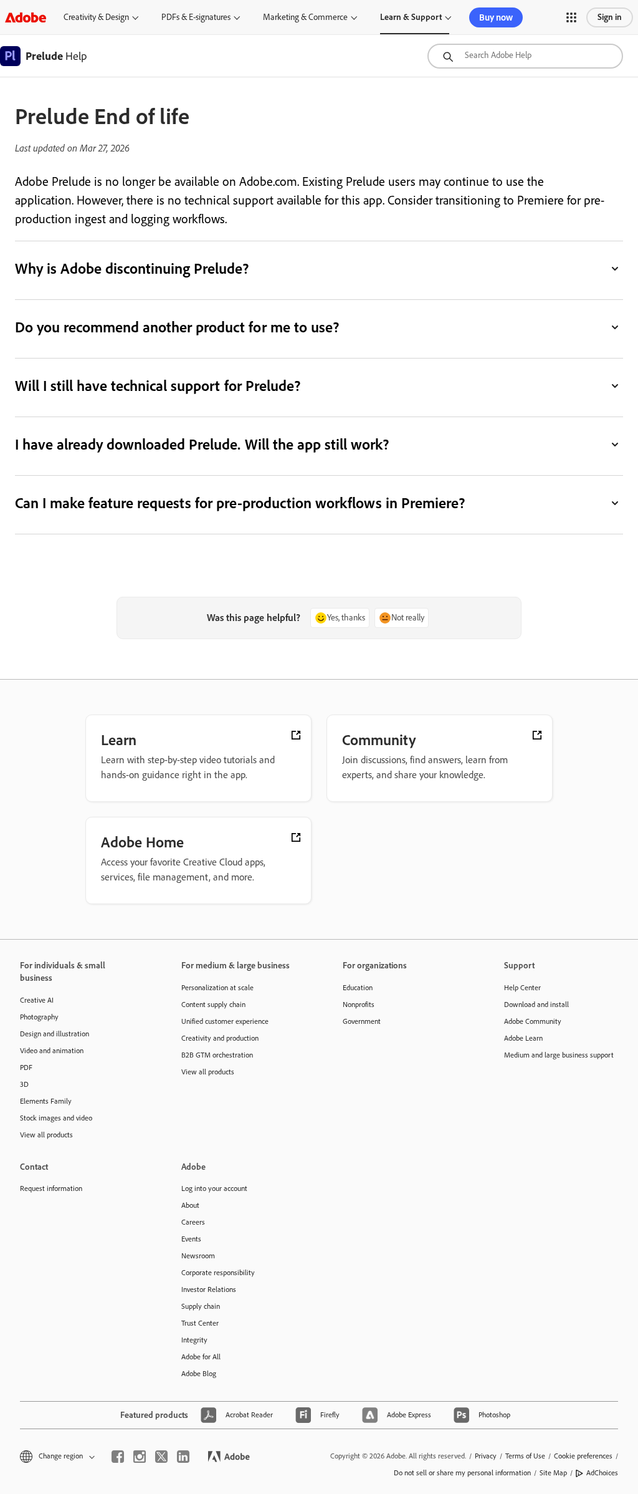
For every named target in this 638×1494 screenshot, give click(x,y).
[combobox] (525, 56)
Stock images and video (56, 1118)
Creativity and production (220, 1038)
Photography (39, 1017)
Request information (51, 1188)
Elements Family (46, 1101)
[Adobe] (25, 17)
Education (358, 987)
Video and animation (51, 1050)
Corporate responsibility (218, 1272)
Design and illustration (54, 1033)
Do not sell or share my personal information (462, 1472)
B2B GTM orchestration (217, 1055)
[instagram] (139, 1456)
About (190, 1205)
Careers (193, 1222)
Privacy (486, 1456)
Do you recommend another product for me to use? (178, 327)
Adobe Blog (198, 1373)
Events (191, 1239)
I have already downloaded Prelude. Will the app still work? (202, 444)
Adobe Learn (523, 1038)
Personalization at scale (217, 987)
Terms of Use (525, 1456)
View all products (46, 1134)
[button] (571, 17)
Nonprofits (358, 1004)
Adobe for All (201, 1356)
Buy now (496, 17)
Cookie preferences (583, 1456)
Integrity (194, 1340)
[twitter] (161, 1456)
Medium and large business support (559, 1055)
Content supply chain (213, 1004)
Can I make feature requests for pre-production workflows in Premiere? (240, 503)
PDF (26, 1067)
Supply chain (200, 1306)
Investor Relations (208, 1289)
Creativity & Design (96, 17)
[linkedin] (183, 1456)
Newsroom (198, 1255)
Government (362, 1021)
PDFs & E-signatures (196, 17)
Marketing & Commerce (305, 17)
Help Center (522, 987)
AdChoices (602, 1472)
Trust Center (200, 1323)
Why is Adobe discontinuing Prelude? (133, 268)
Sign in (610, 17)
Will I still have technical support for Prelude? (157, 386)
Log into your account (214, 1188)
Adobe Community (532, 1021)
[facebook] (118, 1456)
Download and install (536, 1004)
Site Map (553, 1472)
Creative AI (37, 1000)
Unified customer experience (225, 1021)
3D (24, 1084)
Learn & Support (411, 17)
